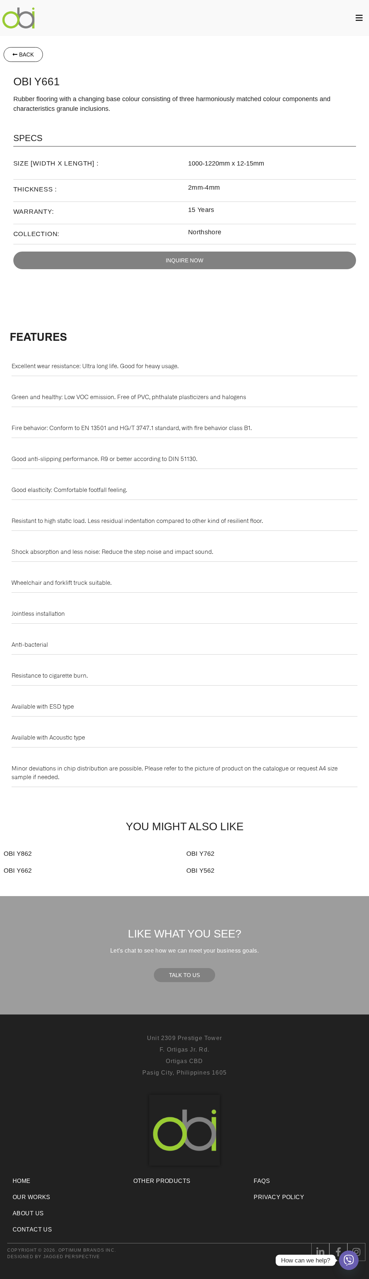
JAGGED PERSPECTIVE (71, 1256)
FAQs (262, 1181)
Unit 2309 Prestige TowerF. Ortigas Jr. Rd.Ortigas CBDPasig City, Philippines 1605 (184, 1055)
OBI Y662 (18, 870)
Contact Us (32, 1229)
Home (22, 1181)
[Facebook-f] (338, 1252)
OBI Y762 (200, 853)
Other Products (162, 1181)
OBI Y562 (200, 870)
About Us (28, 1213)
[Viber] (349, 1260)
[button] (202, 17)
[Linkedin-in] (320, 1252)
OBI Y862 (18, 853)
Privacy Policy (279, 1197)
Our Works (31, 1197)
